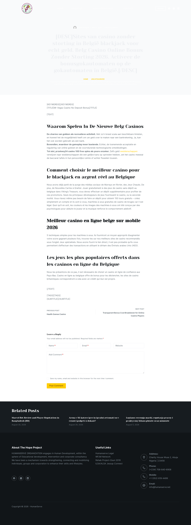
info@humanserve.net (159, 487)
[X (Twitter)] (174, 8)
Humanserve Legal (105, 453)
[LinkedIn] (178, 8)
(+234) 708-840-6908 (160, 469)
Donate (160, 8)
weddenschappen (128, 151)
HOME (60, 8)
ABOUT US (76, 8)
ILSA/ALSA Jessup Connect (109, 463)
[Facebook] (169, 8)
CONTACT (128, 8)
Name (52, 345)
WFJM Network (103, 456)
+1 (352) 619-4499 (158, 478)
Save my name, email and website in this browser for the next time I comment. (82, 378)
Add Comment (56, 354)
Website (119, 345)
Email (85, 345)
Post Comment (56, 385)
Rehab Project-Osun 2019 (108, 460)
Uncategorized (111, 28)
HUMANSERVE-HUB (103, 8)
